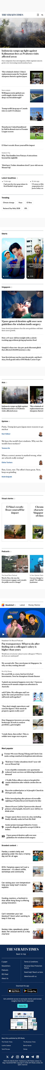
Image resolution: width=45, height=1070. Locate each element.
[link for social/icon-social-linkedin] (37, 1057)
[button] (38, 14)
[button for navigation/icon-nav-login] (38, 14)
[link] (12, 14)
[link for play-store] (30, 991)
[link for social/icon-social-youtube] (27, 1057)
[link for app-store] (14, 991)
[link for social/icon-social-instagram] (17, 1057)
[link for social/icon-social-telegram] (32, 1057)
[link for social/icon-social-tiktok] (12, 1057)
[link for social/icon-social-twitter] (7, 1057)
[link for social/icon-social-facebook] (22, 1057)
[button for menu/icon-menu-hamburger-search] (42, 15)
